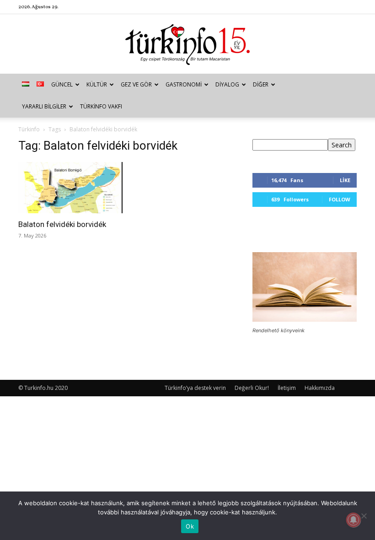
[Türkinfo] (187, 44)
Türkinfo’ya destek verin (195, 388)
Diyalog (227, 84)
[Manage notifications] (353, 520)
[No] (363, 515)
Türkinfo (29, 129)
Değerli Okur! (252, 388)
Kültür (96, 84)
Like (345, 180)
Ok (190, 526)
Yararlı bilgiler (44, 106)
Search (342, 144)
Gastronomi (184, 84)
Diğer (260, 84)
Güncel (62, 84)
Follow (339, 199)
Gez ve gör (136, 84)
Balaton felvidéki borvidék (62, 224)
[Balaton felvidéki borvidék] (70, 187)
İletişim (287, 388)
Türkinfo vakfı (101, 106)
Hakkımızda (320, 388)
